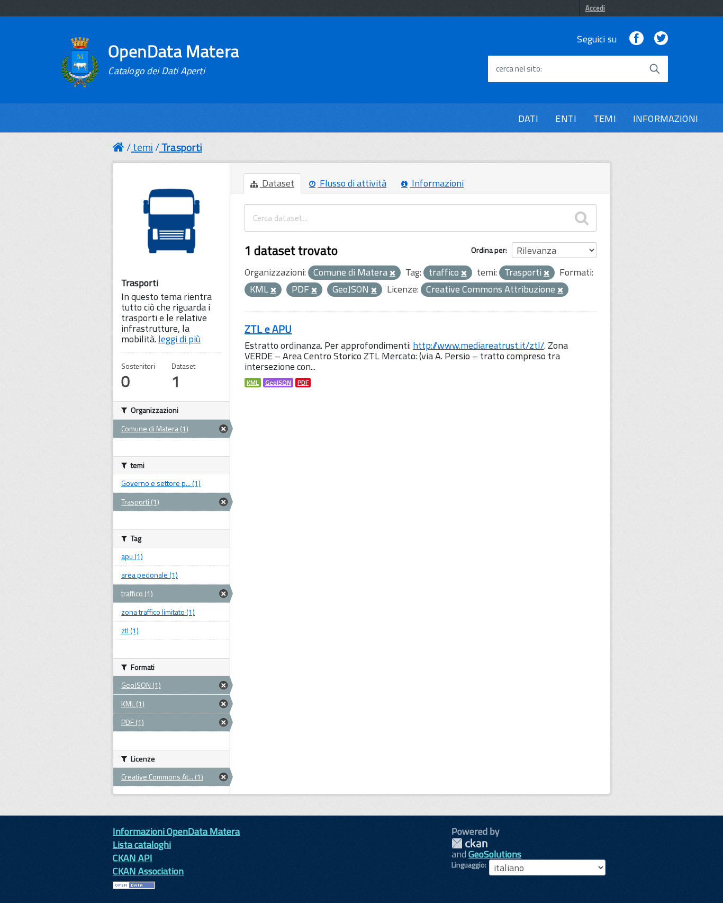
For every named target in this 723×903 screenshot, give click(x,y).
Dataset (277, 183)
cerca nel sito (518, 69)
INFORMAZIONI (665, 118)
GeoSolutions (494, 854)
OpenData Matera (173, 59)
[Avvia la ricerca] (654, 69)
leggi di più (179, 339)
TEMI (604, 118)
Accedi (595, 8)
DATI (528, 118)
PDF (303, 382)
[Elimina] (392, 273)
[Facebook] (636, 39)
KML (253, 382)
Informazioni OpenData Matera (176, 831)
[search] (582, 218)
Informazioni (437, 183)
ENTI (565, 118)
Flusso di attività (352, 183)
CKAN (469, 843)
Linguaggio (468, 865)
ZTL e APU (268, 329)
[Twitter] (661, 39)
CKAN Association (148, 871)
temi (143, 147)
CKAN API (132, 858)
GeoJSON (278, 382)
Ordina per (488, 249)
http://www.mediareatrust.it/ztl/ (478, 345)
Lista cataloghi (142, 844)
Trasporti (181, 147)
